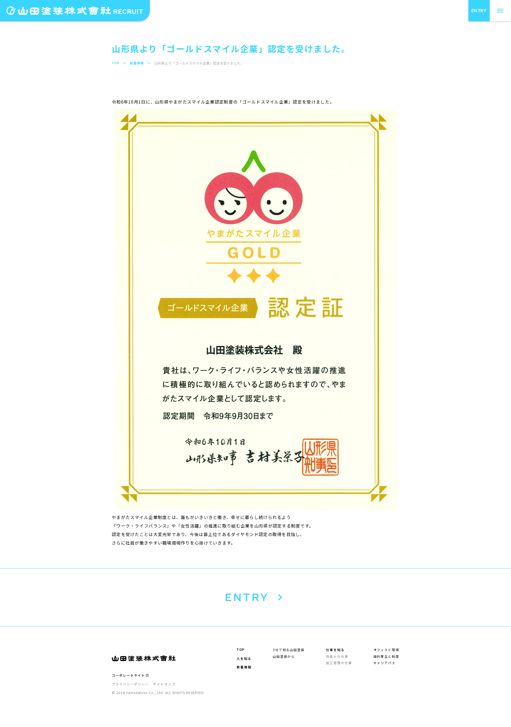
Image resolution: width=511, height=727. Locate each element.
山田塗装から (284, 656)
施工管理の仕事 (339, 663)
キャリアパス (384, 663)
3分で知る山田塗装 (289, 650)
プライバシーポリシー (130, 684)
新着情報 (137, 63)
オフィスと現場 (386, 650)
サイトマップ (164, 684)
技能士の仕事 (337, 656)
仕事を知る (335, 650)
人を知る (244, 658)
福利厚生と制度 (386, 656)
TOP (115, 63)
